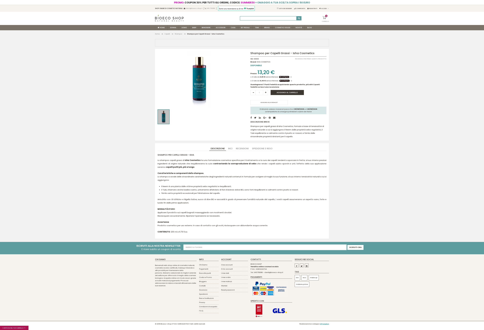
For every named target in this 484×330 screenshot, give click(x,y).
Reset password (228, 290)
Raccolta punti (205, 273)
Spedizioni (203, 294)
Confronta (300, 8)
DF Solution (324, 324)
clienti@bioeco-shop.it (194, 8)
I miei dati (225, 273)
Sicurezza (203, 290)
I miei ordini (226, 277)
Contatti (202, 286)
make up (313, 277)
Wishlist (224, 286)
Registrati (313, 8)
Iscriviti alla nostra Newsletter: (158, 245)
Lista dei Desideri (285, 8)
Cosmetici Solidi (282, 27)
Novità (299, 27)
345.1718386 (210, 8)
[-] (296, 265)
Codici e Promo (205, 277)
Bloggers (203, 281)
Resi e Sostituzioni (206, 298)
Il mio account (227, 269)
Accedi (324, 8)
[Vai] (299, 18)
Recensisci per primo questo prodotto (310, 59)
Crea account (227, 265)
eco (304, 277)
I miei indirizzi (226, 281)
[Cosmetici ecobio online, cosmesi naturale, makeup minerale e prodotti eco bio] (169, 18)
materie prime (302, 284)
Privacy (202, 302)
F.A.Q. (201, 311)
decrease (252, 92)
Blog (309, 27)
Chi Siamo (203, 265)
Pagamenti (203, 269)
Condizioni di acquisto (208, 306)
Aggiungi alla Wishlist (269, 102)
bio (297, 277)
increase (265, 92)
